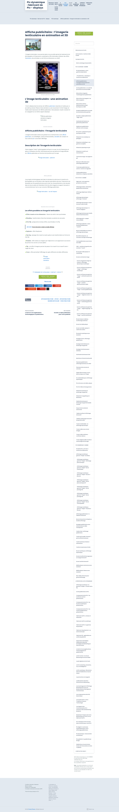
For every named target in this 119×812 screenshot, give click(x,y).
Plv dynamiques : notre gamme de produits (82, 71)
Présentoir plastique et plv (83, 147)
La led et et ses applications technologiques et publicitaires (83, 650)
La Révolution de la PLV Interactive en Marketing (82, 681)
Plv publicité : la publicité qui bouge (83, 739)
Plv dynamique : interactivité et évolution (84, 734)
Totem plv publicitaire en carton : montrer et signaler (83, 167)
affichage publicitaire (47, 299)
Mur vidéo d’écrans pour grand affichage (82, 576)
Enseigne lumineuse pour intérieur (82, 350)
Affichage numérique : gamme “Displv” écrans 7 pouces (83, 474)
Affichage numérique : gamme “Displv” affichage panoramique (84, 461)
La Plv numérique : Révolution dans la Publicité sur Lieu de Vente (84, 671)
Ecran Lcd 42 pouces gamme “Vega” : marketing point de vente (84, 301)
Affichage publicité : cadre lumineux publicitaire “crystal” (83, 225)
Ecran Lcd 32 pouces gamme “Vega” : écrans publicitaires (84, 288)
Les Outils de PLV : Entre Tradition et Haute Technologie (82, 701)
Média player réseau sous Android (83, 571)
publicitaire (52, 106)
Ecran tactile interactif (82, 561)
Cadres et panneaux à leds (83, 547)
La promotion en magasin (83, 677)
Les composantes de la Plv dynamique (83, 695)
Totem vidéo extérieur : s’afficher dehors (82, 435)
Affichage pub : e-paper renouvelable (82, 219)
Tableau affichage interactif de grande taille (84, 419)
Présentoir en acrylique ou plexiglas (83, 137)
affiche (29, 153)
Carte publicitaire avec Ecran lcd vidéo (84, 241)
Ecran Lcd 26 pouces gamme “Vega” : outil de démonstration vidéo (84, 283)
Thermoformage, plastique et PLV (32, 791)
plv (33, 138)
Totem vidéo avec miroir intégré (82, 430)
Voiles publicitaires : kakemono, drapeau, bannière (84, 173)
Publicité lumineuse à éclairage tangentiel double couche (83, 403)
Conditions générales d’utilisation (32, 784)
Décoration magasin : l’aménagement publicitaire (83, 93)
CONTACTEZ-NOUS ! (89, 3)
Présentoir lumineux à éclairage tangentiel (82, 391)
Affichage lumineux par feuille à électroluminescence (84, 214)
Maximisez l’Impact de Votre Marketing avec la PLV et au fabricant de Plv (83, 716)
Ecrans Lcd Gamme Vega (82, 257)
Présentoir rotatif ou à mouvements (82, 152)
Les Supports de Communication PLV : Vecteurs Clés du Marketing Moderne (83, 709)
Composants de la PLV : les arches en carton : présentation (83, 597)
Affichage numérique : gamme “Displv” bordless (83, 454)
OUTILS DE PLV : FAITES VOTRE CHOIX (56, 6)
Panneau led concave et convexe (82, 368)
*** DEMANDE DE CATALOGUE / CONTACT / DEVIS (47, 272)
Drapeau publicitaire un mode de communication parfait (84, 111)
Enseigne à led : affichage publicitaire (83, 339)
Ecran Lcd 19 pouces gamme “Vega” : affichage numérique (84, 269)
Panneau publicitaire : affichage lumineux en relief (83, 362)
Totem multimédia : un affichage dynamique (82, 424)
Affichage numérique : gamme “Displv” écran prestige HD (83, 488)
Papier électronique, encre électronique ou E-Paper (83, 373)
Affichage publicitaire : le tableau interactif (82, 514)
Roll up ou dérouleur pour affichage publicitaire (82, 162)
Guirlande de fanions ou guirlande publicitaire (82, 121)
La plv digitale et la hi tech (83, 661)
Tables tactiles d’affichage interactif (83, 414)
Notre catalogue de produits (83, 63)
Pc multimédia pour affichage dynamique (84, 378)
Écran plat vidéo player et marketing (83, 252)
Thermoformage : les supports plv (84, 157)
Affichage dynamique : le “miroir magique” (82, 208)
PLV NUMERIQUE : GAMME (76, 4)
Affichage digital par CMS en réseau (83, 192)
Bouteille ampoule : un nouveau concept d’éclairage (84, 236)
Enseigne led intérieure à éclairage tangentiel (82, 344)
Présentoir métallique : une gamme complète (83, 143)
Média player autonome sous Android (84, 566)
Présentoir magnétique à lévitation (82, 396)
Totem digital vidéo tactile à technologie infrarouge (83, 440)
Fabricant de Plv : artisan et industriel (83, 616)
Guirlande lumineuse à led (83, 354)
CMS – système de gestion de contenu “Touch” (84, 247)
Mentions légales (28, 786)
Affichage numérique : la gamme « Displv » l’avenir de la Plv (84, 586)
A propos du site (60, 4)
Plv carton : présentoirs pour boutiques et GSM (83, 132)
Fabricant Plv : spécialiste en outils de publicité (83, 636)
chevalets (57, 136)
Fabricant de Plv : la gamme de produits (83, 625)
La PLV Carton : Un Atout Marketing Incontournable (83, 656)
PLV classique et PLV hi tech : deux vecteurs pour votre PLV (83, 722)
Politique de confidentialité (30, 787)
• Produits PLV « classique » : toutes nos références (83, 76)
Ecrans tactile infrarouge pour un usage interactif (84, 556)
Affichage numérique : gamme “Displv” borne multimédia (83, 467)
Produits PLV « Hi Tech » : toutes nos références (82, 449)
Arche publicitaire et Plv (82, 591)
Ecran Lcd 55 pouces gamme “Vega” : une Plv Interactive (84, 314)
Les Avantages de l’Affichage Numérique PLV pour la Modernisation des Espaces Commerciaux (84, 688)
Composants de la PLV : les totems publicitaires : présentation (83, 610)
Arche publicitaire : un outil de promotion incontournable (84, 88)
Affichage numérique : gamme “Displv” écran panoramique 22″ (83, 481)
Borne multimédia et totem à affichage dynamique (84, 231)
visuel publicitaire (65, 301)
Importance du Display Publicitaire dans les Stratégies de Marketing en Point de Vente (83, 643)
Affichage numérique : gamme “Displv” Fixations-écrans (84, 508)
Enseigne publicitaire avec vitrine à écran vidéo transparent (83, 526)
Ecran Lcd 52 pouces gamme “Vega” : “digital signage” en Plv (84, 308)
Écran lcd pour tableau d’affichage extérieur (82, 319)
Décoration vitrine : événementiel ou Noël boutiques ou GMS (82, 105)
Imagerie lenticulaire (53, 301)
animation (28, 58)
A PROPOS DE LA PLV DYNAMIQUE (82, 4)
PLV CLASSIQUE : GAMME (65, 4)
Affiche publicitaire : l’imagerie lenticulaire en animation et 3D (82, 82)
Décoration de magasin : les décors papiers (83, 99)
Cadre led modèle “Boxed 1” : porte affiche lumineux (83, 537)
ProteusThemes (31, 809)
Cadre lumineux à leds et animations (82, 542)
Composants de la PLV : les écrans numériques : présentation (83, 604)
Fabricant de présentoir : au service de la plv (83, 630)
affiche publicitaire (65, 299)
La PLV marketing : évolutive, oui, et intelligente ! (83, 665)
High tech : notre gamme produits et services (82, 182)
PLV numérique (28, 300)
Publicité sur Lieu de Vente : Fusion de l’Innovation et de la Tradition (84, 746)
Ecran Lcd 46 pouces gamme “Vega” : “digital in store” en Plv (84, 295)
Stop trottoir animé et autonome (82, 408)
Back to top (91, 809)
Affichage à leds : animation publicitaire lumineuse (83, 187)
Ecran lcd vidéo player (82, 324)
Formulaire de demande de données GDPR (33, 788)
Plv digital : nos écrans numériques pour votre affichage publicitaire (82, 728)
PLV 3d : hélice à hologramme (84, 387)
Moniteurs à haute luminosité (84, 358)
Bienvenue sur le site (51, 3)
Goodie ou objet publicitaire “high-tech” (83, 116)
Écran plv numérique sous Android (83, 334)
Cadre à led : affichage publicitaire (82, 532)
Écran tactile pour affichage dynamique (83, 551)
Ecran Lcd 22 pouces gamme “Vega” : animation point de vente (84, 276)
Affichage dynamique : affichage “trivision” (82, 198)
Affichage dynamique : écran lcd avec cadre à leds (84, 203)
